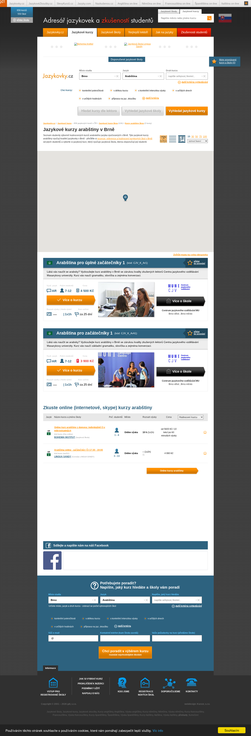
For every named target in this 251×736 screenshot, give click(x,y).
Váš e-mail (53, 633)
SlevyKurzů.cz (65, 3)
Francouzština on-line (177, 3)
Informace (50, 668)
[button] (125, 197)
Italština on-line (230, 3)
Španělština (113, 715)
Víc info (158, 730)
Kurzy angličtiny (105, 711)
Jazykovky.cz (49, 123)
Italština (158, 715)
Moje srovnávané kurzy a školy (227, 61)
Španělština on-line (206, 3)
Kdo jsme (123, 691)
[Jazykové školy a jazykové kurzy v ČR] (125, 21)
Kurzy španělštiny (97, 715)
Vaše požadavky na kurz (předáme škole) (173, 633)
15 (189, 136)
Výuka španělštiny (130, 715)
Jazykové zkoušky (88, 711)
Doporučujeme (170, 691)
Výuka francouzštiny (78, 715)
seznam (182, 139)
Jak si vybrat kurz (91, 679)
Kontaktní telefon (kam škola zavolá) (119, 633)
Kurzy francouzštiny (194, 711)
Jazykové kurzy (65, 123)
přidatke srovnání (199, 262)
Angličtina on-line (127, 3)
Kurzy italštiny (146, 715)
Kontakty (192, 691)
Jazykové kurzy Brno (108, 123)
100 (205, 136)
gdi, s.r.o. (71, 704)
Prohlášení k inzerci (91, 683)
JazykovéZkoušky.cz (40, 3)
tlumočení (193, 715)
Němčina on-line (151, 3)
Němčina (162, 711)
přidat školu (23, 20)
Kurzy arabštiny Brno (134, 123)
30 (192, 136)
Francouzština (60, 715)
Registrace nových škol (146, 693)
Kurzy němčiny (150, 711)
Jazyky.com (84, 3)
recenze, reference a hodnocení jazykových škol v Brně (124, 138)
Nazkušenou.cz (104, 3)
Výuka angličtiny (133, 711)
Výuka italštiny (170, 715)
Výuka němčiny (175, 711)
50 (196, 136)
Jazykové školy (169, 11)
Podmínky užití (91, 688)
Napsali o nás (90, 693)
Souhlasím (232, 730)
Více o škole (181, 301)
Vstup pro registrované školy (53, 693)
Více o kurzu (72, 300)
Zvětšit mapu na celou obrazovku (190, 254)
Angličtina (119, 711)
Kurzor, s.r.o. (203, 704)
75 (200, 136)
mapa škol (163, 139)
